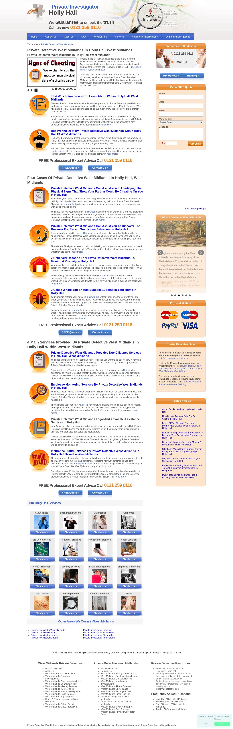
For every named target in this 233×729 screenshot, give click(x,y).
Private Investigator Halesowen (98, 632)
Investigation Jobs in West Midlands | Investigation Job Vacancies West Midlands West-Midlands (180, 365)
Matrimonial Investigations (145, 37)
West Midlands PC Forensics (59, 689)
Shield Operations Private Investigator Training (180, 379)
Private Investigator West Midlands (48, 630)
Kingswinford (69, 204)
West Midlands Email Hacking (115, 694)
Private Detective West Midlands (57, 44)
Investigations (100, 37)
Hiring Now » (171, 75)
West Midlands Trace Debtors (59, 694)
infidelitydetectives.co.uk (180, 676)
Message (163, 127)
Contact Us (50, 37)
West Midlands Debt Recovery (116, 709)
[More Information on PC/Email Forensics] (70, 549)
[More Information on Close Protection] (41, 576)
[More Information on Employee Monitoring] (128, 576)
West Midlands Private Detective (60, 663)
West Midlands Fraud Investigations (62, 681)
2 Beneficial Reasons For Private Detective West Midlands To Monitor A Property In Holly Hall (93, 259)
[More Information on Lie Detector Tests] (41, 549)
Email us (180, 62)
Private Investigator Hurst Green (99, 637)
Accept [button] (222, 724)
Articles (163, 652)
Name (162, 93)
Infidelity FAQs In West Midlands (171, 699)
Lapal (102, 69)
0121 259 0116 (183, 53)
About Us (68, 37)
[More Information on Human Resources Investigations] (99, 603)
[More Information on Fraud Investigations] (99, 576)
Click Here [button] (217, 719)
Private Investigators (62, 652)
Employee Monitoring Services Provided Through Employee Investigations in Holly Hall (182, 464)
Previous (28, 90)
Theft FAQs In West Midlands (170, 701)
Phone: (162, 110)
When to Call (165, 119)
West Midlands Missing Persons (61, 686)
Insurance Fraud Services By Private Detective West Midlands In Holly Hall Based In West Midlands (95, 452)
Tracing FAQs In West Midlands (171, 709)
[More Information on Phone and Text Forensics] (99, 549)
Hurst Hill (84, 69)
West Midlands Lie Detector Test (61, 684)
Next (31, 90)
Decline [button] (206, 724)
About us (78, 652)
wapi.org (187, 681)
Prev (160, 251)
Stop (36, 90)
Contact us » (100, 167)
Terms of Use (118, 652)
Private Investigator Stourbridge (98, 635)
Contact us (152, 652)
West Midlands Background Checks (118, 673)
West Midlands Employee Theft (116, 691)
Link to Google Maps (195, 208)
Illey (92, 69)
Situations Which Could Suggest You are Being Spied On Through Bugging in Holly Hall (182, 448)
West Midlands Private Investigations (63, 691)
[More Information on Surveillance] (41, 522)
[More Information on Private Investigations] (128, 603)
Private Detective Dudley (43, 632)
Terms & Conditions (136, 652)
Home (34, 37)
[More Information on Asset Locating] (128, 549)
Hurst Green (135, 67)
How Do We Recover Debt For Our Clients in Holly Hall (179, 414)
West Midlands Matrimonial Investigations (114, 682)
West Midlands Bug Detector (59, 696)
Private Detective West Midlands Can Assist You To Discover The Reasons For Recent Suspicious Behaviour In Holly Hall (95, 228)
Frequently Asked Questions (171, 693)
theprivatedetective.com (167, 689)
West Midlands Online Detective (61, 704)
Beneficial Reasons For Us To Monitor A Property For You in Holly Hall (181, 440)
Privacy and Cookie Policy (97, 652)
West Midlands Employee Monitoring (119, 676)
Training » (193, 75)
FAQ (83, 37)
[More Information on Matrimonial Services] (99, 522)
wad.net (172, 671)
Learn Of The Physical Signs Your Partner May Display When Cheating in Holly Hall (181, 422)
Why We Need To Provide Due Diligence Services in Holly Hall (182, 456)
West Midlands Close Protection (61, 707)
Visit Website (165, 283)
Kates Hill (63, 151)
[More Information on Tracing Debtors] (41, 603)
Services (119, 37)
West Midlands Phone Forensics (117, 686)
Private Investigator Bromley (97, 630)
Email (161, 102)
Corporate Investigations (178, 37)
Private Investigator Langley (44, 635)
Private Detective (53, 668)
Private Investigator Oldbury (44, 637)
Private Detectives (110, 668)
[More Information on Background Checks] (70, 522)
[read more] (106, 124)
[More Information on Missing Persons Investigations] (70, 603)
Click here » (42, 532)
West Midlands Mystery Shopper (117, 707)
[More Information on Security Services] (70, 576)
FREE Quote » (70, 167)
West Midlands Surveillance (114, 689)
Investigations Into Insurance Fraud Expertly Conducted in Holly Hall (179, 472)
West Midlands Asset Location (60, 673)
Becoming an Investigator (175, 354)
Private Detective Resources (170, 663)
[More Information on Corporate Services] (128, 522)
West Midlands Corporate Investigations (57, 677)
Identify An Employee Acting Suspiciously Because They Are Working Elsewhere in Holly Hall (182, 432)
